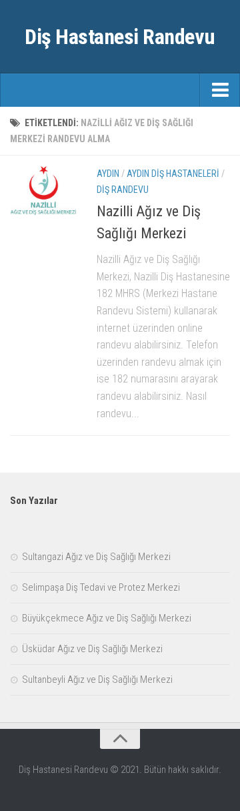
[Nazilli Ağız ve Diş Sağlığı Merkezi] (43, 191)
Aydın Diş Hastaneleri (173, 173)
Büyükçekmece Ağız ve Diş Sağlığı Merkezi (106, 618)
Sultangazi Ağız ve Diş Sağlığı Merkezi (96, 557)
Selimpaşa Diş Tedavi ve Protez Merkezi (101, 587)
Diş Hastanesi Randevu (120, 36)
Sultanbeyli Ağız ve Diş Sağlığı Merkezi (97, 679)
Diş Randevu (123, 189)
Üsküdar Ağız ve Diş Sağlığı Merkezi (92, 649)
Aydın (108, 173)
